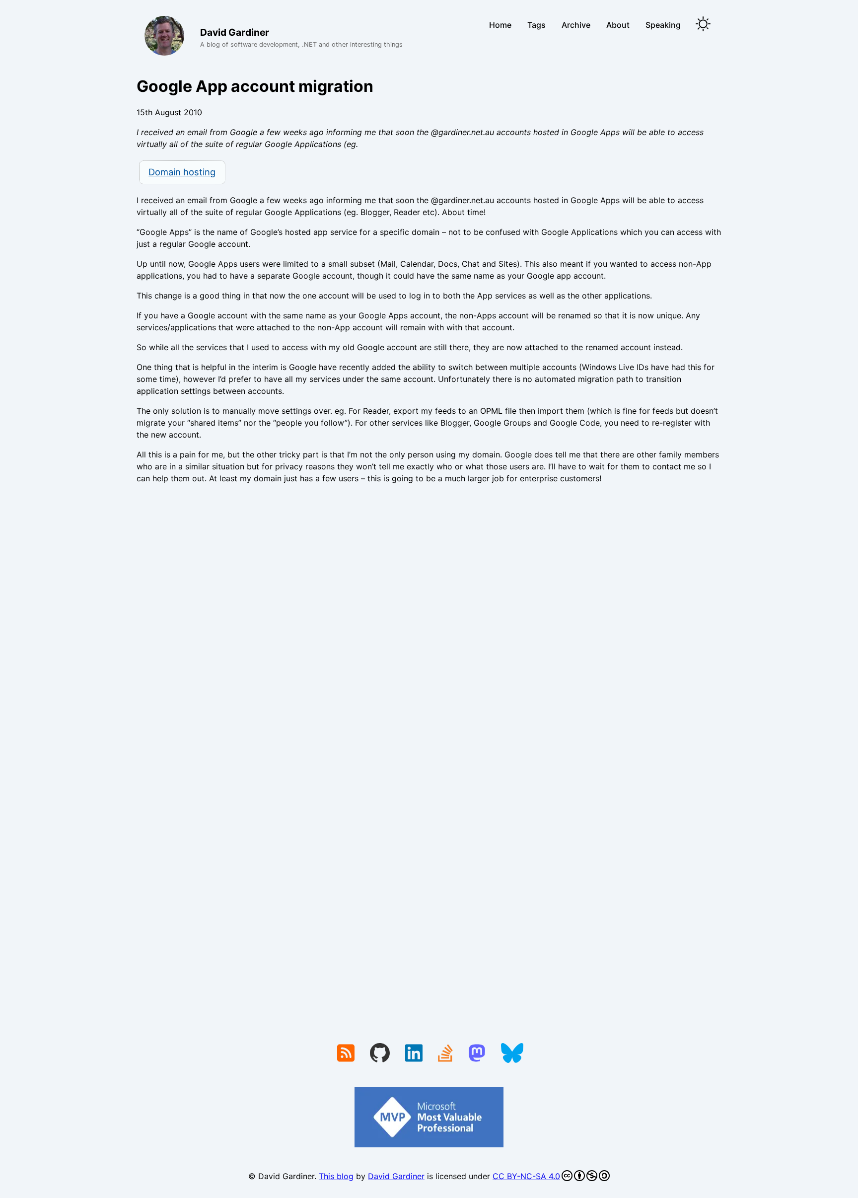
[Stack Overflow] (445, 1054)
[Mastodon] (477, 1054)
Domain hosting (181, 171)
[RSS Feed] (346, 1054)
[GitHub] (380, 1054)
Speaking (663, 25)
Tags (536, 25)
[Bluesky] (512, 1054)
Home (500, 25)
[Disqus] (429, 628)
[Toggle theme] (703, 24)
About (618, 25)
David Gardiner (396, 1176)
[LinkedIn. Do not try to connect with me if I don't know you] (414, 1054)
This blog (336, 1176)
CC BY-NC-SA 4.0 (526, 1176)
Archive (576, 25)
